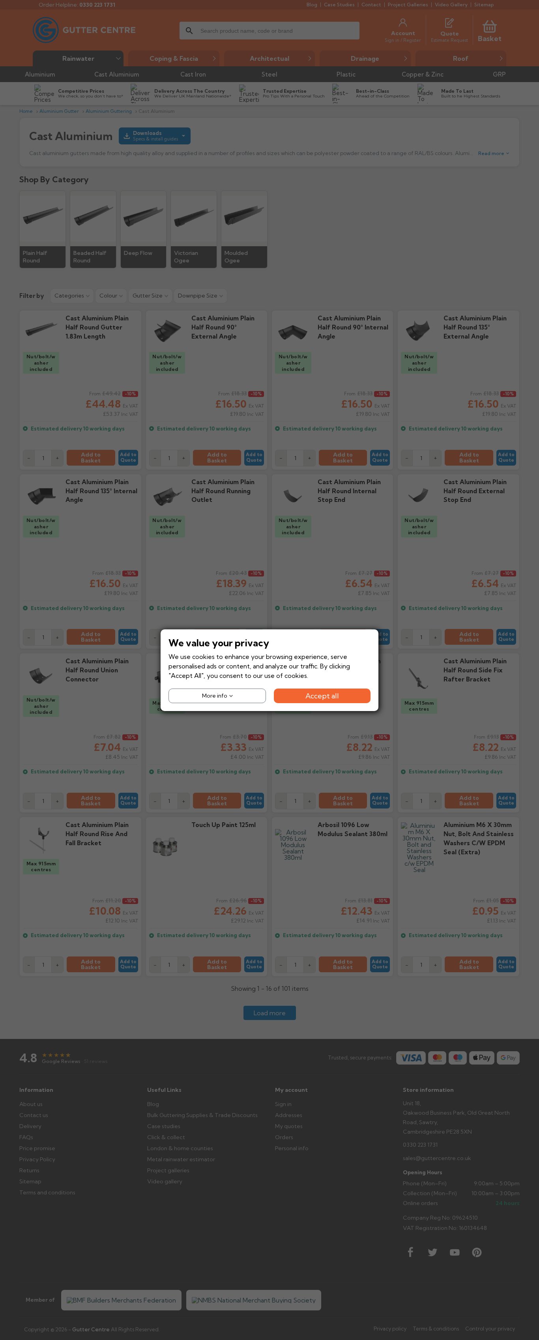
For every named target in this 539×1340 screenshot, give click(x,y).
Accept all (322, 695)
